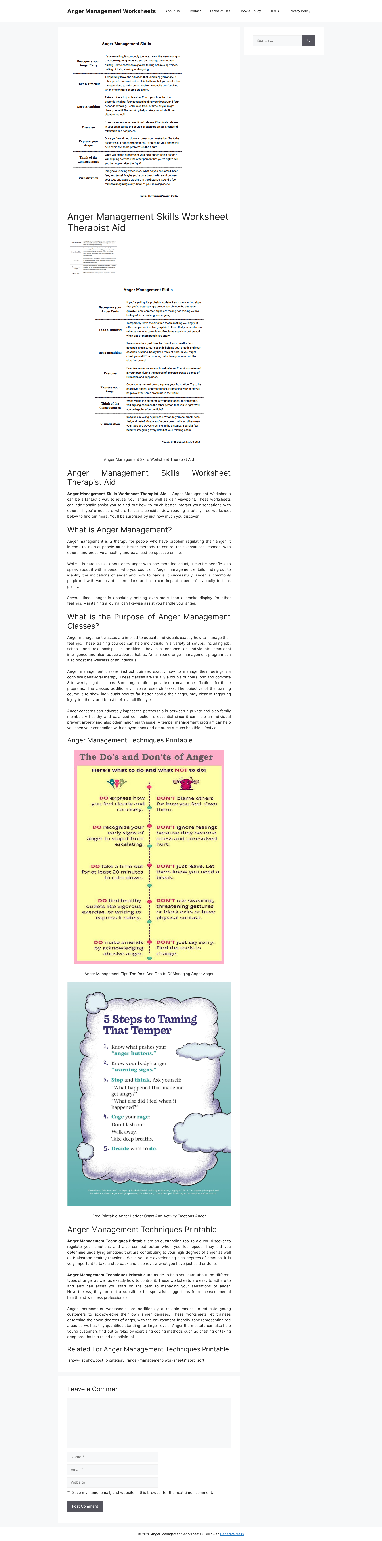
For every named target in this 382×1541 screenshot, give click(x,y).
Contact (195, 11)
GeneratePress (232, 1534)
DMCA (275, 11)
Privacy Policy (299, 11)
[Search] (308, 40)
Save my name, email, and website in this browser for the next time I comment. (142, 1492)
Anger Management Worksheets (111, 11)
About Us (172, 11)
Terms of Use (220, 11)
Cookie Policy (250, 11)
